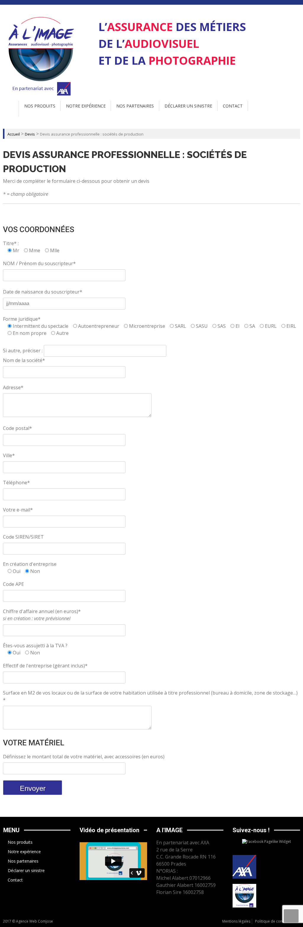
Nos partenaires (135, 106)
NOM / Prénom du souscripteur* (39, 263)
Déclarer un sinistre (188, 106)
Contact (233, 106)
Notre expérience (86, 106)
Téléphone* (16, 482)
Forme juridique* (22, 319)
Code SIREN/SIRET (23, 537)
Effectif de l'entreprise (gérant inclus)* (45, 665)
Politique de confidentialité (277, 921)
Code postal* (17, 428)
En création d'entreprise (30, 564)
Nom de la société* (24, 360)
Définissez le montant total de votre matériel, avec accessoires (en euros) (84, 756)
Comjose (45, 921)
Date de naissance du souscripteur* (42, 292)
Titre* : (11, 243)
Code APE (13, 584)
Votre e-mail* (18, 509)
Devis (30, 134)
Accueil (13, 134)
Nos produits (39, 106)
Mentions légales (236, 921)
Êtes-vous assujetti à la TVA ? (35, 645)
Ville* (9, 455)
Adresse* (13, 387)
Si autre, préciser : (23, 350)
